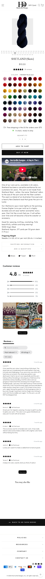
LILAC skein (25, 109)
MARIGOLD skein (5, 91)
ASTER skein (10, 79)
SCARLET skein (40, 79)
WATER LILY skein (5, 79)
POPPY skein (20, 85)
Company (22, 551)
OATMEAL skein (15, 121)
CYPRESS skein (30, 91)
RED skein (35, 79)
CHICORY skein (30, 103)
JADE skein (10, 115)
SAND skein (20, 115)
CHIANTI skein (25, 79)
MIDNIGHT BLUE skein (10, 103)
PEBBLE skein (15, 115)
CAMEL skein (25, 115)
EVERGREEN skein (20, 97)
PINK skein (15, 79)
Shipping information (23, 244)
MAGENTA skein (5, 115)
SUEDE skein (10, 121)
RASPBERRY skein (20, 79)
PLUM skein (40, 109)
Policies (22, 537)
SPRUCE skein (15, 97)
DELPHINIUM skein (15, 109)
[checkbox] (8, 357)
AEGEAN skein (35, 97)
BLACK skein (40, 121)
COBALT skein (15, 103)
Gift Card (32, 5)
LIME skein (5, 97)
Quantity (22, 135)
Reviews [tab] (8, 341)
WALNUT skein (40, 115)
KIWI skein (10, 97)
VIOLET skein (10, 109)
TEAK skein (35, 115)
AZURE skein (20, 103)
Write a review (23, 333)
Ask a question (22, 249)
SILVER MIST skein (25, 121)
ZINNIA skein (5, 85)
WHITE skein (20, 121)
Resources (22, 544)
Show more (22, 472)
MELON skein (25, 85)
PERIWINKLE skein (20, 109)
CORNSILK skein (10, 91)
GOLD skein (40, 85)
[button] (22, 281)
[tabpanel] (22, 411)
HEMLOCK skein (35, 91)
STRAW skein (20, 91)
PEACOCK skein (40, 97)
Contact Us (22, 558)
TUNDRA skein (25, 91)
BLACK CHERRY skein (35, 109)
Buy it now (23, 152)
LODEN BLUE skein (5, 103)
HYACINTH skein (40, 103)
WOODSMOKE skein (25, 97)
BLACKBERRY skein (30, 109)
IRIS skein (35, 103)
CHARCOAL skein (30, 121)
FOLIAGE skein (30, 85)
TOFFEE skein (5, 121)
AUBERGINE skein (5, 109)
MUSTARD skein (35, 85)
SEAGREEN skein (30, 97)
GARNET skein (30, 79)
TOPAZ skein (15, 85)
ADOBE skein (30, 115)
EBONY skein (35, 121)
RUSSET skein (10, 85)
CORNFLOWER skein (25, 103)
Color (22, 75)
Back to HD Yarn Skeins (24, 522)
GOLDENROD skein (15, 91)
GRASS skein (40, 91)
